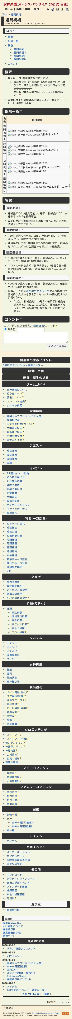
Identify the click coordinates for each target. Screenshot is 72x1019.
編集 (27, 9)
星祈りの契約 (14, 863)
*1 (20, 94)
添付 (36, 9)
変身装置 (12, 724)
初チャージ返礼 (16, 523)
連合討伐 (12, 792)
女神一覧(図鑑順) (22, 826)
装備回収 (12, 712)
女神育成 (12, 497)
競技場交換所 (14, 586)
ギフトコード (14, 874)
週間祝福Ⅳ (20, 59)
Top (4, 14)
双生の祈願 (18, 628)
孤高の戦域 (13, 758)
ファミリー (13, 651)
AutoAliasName (16, 976)
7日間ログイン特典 (18, 473)
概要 (10, 36)
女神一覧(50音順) (22, 822)
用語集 (11, 898)
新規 (19, 9)
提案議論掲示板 (12, 932)
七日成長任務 (14, 481)
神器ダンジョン (14, 746)
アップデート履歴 (17, 886)
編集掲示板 (9, 929)
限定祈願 (17, 612)
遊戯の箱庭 (11, 762)
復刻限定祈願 (19, 616)
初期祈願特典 (14, 535)
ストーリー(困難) (17, 738)
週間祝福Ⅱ (20, 52)
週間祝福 (16, 14)
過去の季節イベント (18, 882)
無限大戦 (12, 803)
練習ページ (9, 935)
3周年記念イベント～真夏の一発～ (23, 365)
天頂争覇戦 (13, 781)
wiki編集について (13, 926)
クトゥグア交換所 (17, 589)
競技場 (11, 773)
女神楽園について (17, 389)
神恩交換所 (13, 582)
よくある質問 (14, 405)
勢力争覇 (12, 799)
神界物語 (10, 750)
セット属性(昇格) (17, 708)
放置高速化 (13, 655)
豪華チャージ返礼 (17, 559)
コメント (13, 63)
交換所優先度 (14, 436)
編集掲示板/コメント (19, 979)
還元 (9, 673)
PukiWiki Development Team (46, 1013)
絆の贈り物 (13, 681)
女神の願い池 (14, 489)
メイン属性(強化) (17, 692)
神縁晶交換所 (14, 567)
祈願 (9, 608)
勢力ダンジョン (14, 742)
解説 (10, 45)
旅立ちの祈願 (19, 624)
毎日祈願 (17, 620)
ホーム (9, 9)
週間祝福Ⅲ (20, 55)
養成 (9, 669)
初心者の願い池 (16, 477)
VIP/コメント (14, 956)
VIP (9, 571)
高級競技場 (13, 777)
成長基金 (12, 527)
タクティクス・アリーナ (21, 878)
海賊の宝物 (13, 485)
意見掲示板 (13, 910)
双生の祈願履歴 (16, 894)
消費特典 (12, 493)
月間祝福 (12, 539)
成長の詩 (12, 531)
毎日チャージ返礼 (17, 563)
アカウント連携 (16, 401)
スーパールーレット (18, 852)
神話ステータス (16, 700)
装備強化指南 (14, 432)
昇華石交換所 (14, 593)
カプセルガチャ (16, 856)
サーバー (12, 659)
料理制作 (12, 513)
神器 (9, 720)
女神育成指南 (14, 428)
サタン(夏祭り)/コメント (21, 948)
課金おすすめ (14, 439)
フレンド (12, 647)
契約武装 (12, 677)
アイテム (12, 841)
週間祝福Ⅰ (20, 49)
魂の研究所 (13, 501)
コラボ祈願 (18, 632)
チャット (12, 643)
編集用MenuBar (12, 923)
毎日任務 (12, 454)
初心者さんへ (14, 393)
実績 (9, 462)
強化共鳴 (12, 704)
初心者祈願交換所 (17, 597)
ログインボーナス (17, 509)
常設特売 (12, 551)
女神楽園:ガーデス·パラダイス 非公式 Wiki (36, 4)
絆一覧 (11, 830)
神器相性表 (13, 420)
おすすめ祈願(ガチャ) (19, 424)
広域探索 (12, 754)
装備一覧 (12, 814)
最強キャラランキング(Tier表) (25, 416)
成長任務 (12, 450)
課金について (14, 397)
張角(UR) (12, 969)
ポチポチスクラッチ (18, 505)
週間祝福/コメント (44, 325)
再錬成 (11, 716)
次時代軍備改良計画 (18, 859)
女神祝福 (12, 555)
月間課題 (12, 543)
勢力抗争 (12, 796)
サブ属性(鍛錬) (15, 696)
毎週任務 (12, 458)
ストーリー (13, 734)
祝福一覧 (13, 41)
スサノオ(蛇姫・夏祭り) (21, 973)
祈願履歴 (12, 890)
